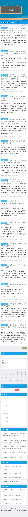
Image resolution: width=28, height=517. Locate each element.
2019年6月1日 (4, 222)
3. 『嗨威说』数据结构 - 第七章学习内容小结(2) (11, 473)
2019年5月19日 (4, 243)
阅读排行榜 (5, 430)
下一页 (24, 348)
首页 (8, 22)
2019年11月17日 (5, 74)
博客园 (2, 22)
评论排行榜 (5, 462)
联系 (13, 22)
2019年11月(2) (5, 402)
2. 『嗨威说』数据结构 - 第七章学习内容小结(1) (11, 495)
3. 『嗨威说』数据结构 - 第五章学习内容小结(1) (11, 499)
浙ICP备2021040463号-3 (21, 510)
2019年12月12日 (5, 28)
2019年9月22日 (4, 179)
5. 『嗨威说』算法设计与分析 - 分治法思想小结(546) (12, 457)
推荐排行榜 (5, 486)
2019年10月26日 (5, 96)
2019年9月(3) (5, 409)
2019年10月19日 (5, 119)
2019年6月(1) (5, 413)
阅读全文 (11, 44)
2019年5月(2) (5, 417)
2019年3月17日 (4, 325)
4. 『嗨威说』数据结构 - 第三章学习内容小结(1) (11, 503)
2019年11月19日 (5, 51)
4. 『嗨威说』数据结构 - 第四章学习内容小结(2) (11, 477)
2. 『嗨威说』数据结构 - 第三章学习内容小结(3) (11, 470)
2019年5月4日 (4, 265)
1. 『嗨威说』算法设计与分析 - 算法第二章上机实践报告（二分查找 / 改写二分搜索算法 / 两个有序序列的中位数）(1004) (14, 435)
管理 (17, 22)
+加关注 (3, 366)
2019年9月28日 (4, 160)
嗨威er (11, 9)
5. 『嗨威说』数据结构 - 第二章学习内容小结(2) (11, 481)
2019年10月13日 (5, 140)
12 (5, 363)
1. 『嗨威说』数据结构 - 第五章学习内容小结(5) (11, 466)
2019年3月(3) (5, 425)
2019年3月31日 (4, 303)
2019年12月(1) (5, 398)
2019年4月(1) (5, 421)
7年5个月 (6, 362)
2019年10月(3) (5, 405)
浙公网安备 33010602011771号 (8, 510)
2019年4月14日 (4, 284)
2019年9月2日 (4, 201)
